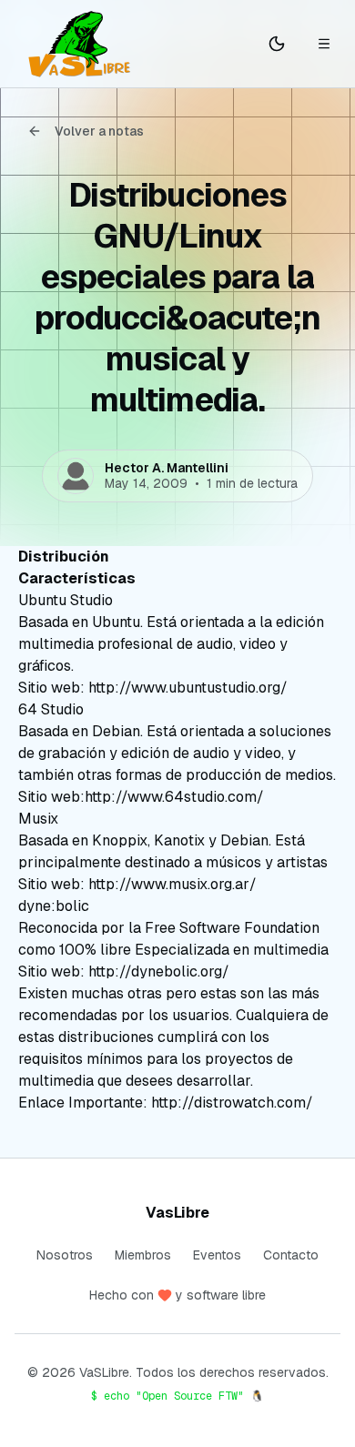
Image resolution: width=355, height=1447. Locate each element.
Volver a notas (99, 131)
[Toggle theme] (276, 43)
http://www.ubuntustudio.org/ (188, 687)
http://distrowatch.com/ (232, 1102)
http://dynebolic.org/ (158, 971)
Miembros (143, 1255)
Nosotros (64, 1255)
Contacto (291, 1255)
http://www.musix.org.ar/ (172, 884)
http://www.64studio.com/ (174, 796)
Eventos (217, 1255)
